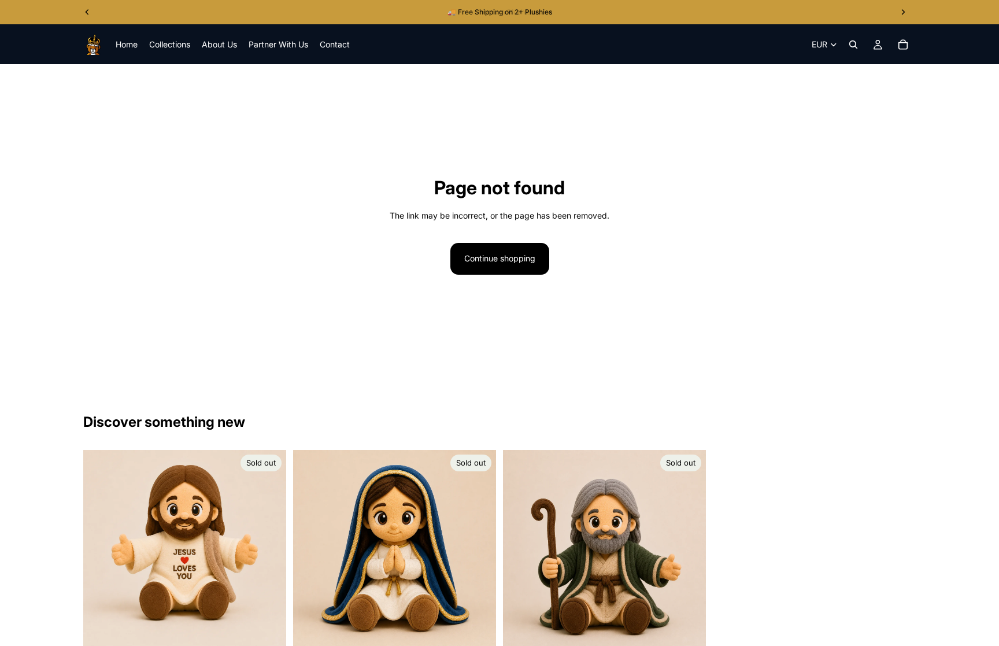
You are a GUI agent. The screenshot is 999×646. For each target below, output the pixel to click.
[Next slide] (268, 551)
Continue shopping (499, 258)
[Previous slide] (100, 551)
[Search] (853, 44)
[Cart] (903, 44)
